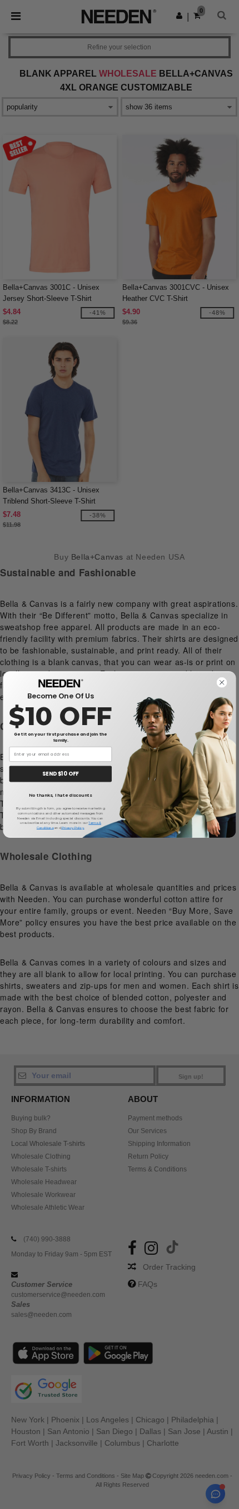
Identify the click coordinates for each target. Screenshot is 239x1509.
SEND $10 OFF (60, 773)
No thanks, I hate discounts (60, 795)
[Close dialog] (222, 682)
